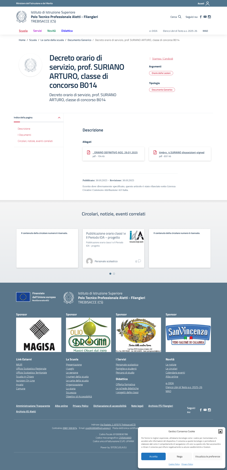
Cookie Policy (174, 464)
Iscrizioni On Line (25, 380)
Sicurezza (71, 392)
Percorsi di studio (125, 373)
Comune (20, 388)
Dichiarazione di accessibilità (109, 406)
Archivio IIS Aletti (26, 411)
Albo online (172, 376)
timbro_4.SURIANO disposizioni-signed (181, 152)
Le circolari (171, 369)
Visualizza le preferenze (207, 456)
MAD (205, 31)
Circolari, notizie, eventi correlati (35, 141)
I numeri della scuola (77, 376)
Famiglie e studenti (126, 369)
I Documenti (24, 135)
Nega (179, 456)
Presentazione (74, 365)
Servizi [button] (37, 30)
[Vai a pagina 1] (110, 274)
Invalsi (19, 384)
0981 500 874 (70, 428)
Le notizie (171, 365)
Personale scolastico (127, 365)
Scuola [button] (23, 30)
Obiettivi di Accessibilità (79, 396)
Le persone (72, 373)
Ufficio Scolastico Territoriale (31, 373)
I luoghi (70, 369)
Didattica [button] (67, 30)
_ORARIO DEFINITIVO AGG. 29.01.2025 (115, 152)
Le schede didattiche (127, 388)
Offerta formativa (125, 384)
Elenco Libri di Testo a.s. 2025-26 (180, 31)
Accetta (153, 456)
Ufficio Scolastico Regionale (31, 369)
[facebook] (200, 16)
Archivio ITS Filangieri (160, 406)
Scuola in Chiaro (25, 376)
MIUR (19, 365)
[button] (220, 431)
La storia (70, 388)
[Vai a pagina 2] (114, 274)
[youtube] (205, 16)
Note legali (137, 406)
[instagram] (209, 16)
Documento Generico (162, 89)
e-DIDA (153, 31)
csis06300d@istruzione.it (98, 428)
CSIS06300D (125, 437)
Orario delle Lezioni (161, 73)
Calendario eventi (175, 373)
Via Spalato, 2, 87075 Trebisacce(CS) (118, 424)
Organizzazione (74, 384)
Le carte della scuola (77, 380)
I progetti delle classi (127, 392)
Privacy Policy (187, 464)
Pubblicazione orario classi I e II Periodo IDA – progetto (106, 235)
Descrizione (24, 129)
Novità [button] (51, 30)
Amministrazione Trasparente (33, 406)
